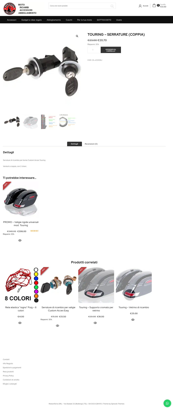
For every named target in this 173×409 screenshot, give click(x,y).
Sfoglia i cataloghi (10, 384)
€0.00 (163, 6)
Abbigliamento (54, 20)
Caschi (69, 20)
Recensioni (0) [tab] (91, 144)
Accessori (11, 20)
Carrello (163, 4)
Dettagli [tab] (74, 144)
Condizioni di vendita (11, 380)
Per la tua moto (84, 20)
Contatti (6, 359)
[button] (77, 36)
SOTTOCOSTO (104, 20)
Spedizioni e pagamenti (12, 368)
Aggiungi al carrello (110, 50)
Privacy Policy (8, 376)
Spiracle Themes (117, 404)
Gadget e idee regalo (31, 20)
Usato (119, 20)
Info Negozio (8, 363)
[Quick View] (20, 240)
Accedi (145, 6)
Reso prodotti (8, 372)
